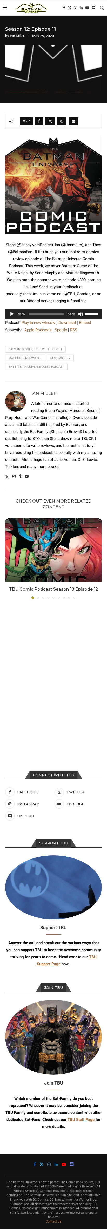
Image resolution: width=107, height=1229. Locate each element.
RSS (73, 330)
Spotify (61, 330)
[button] (9, 557)
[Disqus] (53, 673)
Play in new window (38, 322)
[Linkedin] (81, 7)
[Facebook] (64, 7)
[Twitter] (69, 7)
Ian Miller (17, 36)
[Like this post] (28, 121)
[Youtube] (87, 7)
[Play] (12, 314)
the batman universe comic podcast (36, 366)
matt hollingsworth (25, 358)
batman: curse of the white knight (35, 349)
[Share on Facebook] (39, 121)
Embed (85, 322)
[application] (53, 314)
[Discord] (93, 7)
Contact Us (53, 1221)
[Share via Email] (73, 121)
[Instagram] (75, 7)
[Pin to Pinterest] (61, 121)
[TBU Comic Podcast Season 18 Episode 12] (53, 550)
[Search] (101, 7)
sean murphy (60, 358)
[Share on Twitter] (50, 121)
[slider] (92, 313)
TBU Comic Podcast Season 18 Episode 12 (53, 589)
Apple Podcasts (38, 330)
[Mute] (80, 314)
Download (67, 322)
